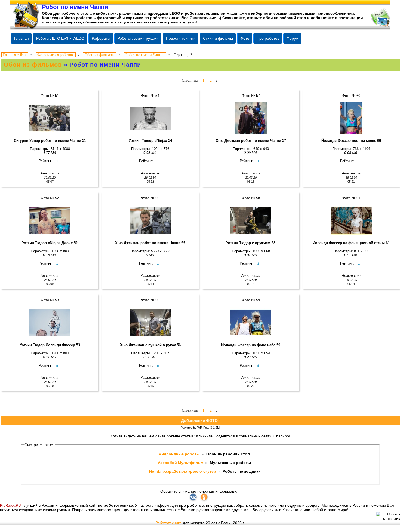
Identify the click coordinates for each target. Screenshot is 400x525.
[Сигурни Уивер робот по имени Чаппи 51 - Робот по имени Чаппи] (50, 118)
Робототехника (168, 523)
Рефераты (101, 38)
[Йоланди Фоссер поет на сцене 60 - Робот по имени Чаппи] (351, 118)
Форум (293, 38)
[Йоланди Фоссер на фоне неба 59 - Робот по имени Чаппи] (251, 322)
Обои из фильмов (33, 64)
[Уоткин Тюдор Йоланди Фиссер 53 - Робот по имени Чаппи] (50, 322)
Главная (21, 38)
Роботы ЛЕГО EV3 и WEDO (60, 38)
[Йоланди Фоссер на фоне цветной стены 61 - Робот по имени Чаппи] (351, 220)
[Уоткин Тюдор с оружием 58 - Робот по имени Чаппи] (251, 220)
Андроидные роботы (180, 454)
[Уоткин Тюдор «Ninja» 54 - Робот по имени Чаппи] (150, 118)
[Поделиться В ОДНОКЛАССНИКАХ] (204, 497)
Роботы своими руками (138, 38)
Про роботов (268, 38)
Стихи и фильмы (218, 38)
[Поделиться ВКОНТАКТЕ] (193, 497)
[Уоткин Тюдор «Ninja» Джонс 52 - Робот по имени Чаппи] (50, 220)
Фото (244, 38)
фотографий (109, 18)
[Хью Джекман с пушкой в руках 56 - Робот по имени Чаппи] (150, 322)
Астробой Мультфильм (181, 462)
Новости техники (181, 38)
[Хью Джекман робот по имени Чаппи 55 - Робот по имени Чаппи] (150, 220)
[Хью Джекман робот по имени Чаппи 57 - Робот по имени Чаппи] (251, 118)
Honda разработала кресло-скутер (183, 471)
